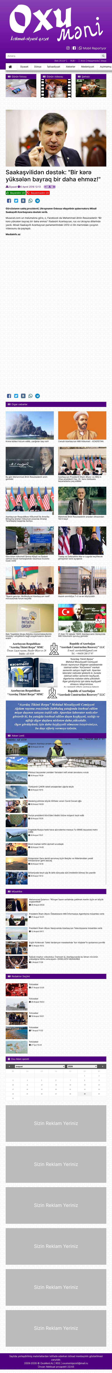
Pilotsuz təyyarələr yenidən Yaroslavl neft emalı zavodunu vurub (58, 772)
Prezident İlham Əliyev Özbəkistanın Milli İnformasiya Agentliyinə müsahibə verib (66, 914)
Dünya (37, 66)
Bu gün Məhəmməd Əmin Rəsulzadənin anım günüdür (26, 478)
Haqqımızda (93, 60)
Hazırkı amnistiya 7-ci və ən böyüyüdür (76, 596)
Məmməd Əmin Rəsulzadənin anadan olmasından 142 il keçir (81, 518)
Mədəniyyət (87, 66)
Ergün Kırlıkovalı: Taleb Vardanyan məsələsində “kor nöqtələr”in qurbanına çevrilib (67, 942)
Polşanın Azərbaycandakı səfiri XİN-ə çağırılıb (49, 744)
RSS (58, 1363)
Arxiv (83, 60)
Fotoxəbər (33, 984)
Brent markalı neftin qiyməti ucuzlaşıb (45, 844)
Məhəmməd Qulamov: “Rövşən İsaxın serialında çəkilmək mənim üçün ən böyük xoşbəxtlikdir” (66, 900)
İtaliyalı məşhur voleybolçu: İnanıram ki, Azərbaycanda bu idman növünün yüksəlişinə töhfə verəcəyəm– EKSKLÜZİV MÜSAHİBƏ (63, 958)
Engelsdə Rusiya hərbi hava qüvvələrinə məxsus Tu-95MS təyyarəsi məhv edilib (63, 831)
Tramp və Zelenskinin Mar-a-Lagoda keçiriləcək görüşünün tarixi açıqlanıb (80, 557)
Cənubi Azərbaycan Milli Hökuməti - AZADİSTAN (80, 441)
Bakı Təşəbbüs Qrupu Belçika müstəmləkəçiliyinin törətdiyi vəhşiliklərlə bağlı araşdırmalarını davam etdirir (29, 636)
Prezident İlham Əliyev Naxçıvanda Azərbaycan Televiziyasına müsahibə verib (65, 928)
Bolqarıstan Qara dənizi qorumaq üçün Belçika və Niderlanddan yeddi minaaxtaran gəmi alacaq (60, 859)
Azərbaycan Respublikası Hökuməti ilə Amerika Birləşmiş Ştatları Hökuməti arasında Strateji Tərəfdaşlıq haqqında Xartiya (27, 519)
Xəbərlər (70, 66)
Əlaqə (103, 60)
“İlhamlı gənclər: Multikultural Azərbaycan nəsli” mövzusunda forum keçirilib (28, 597)
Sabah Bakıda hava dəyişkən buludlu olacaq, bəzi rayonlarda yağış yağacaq (63, 758)
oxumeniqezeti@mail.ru (75, 1363)
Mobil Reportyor (94, 48)
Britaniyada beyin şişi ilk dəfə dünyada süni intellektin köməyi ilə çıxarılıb (62, 873)
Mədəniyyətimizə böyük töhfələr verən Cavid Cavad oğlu (55, 801)
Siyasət (24, 66)
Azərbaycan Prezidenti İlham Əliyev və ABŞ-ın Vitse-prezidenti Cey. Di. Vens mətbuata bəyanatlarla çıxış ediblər (79, 479)
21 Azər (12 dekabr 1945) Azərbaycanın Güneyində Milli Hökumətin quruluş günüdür (81, 635)
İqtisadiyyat (53, 66)
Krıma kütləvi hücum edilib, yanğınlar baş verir (27, 441)
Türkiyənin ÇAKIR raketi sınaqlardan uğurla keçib (51, 787)
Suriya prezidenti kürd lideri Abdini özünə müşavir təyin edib (56, 815)
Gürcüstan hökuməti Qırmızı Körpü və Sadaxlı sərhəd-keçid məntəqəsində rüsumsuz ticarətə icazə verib (27, 558)
